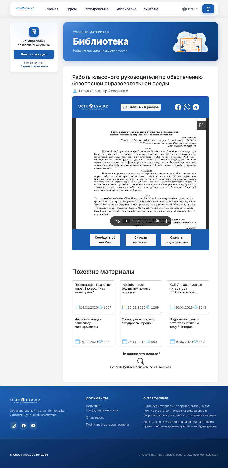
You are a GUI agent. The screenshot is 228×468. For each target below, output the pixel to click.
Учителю (151, 9)
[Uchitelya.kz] (25, 8)
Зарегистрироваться (34, 66)
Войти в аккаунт (34, 54)
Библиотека (126, 9)
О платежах (95, 417)
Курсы (71, 9)
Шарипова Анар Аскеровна (103, 91)
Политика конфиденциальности (102, 408)
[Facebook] (24, 426)
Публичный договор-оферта (107, 424)
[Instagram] (14, 426)
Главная (52, 9)
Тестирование (96, 9)
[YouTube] (33, 426)
